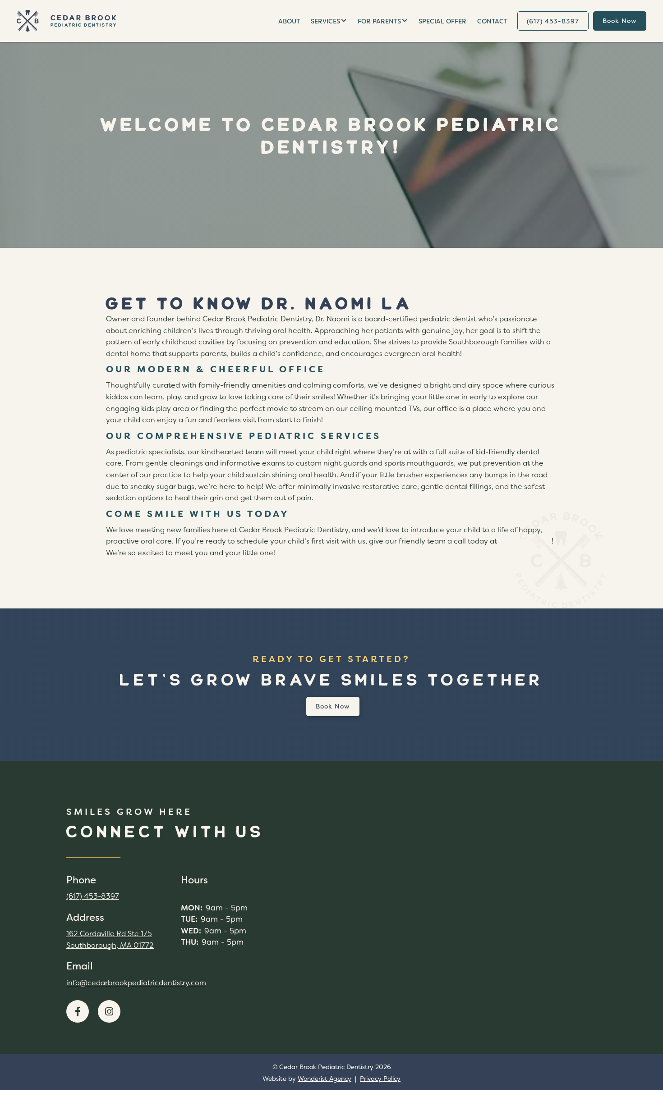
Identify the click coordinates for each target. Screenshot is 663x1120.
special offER (442, 21)
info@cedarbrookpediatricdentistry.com (136, 982)
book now (620, 21)
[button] (328, 21)
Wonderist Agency (324, 1078)
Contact (492, 21)
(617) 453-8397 (525, 541)
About (289, 21)
